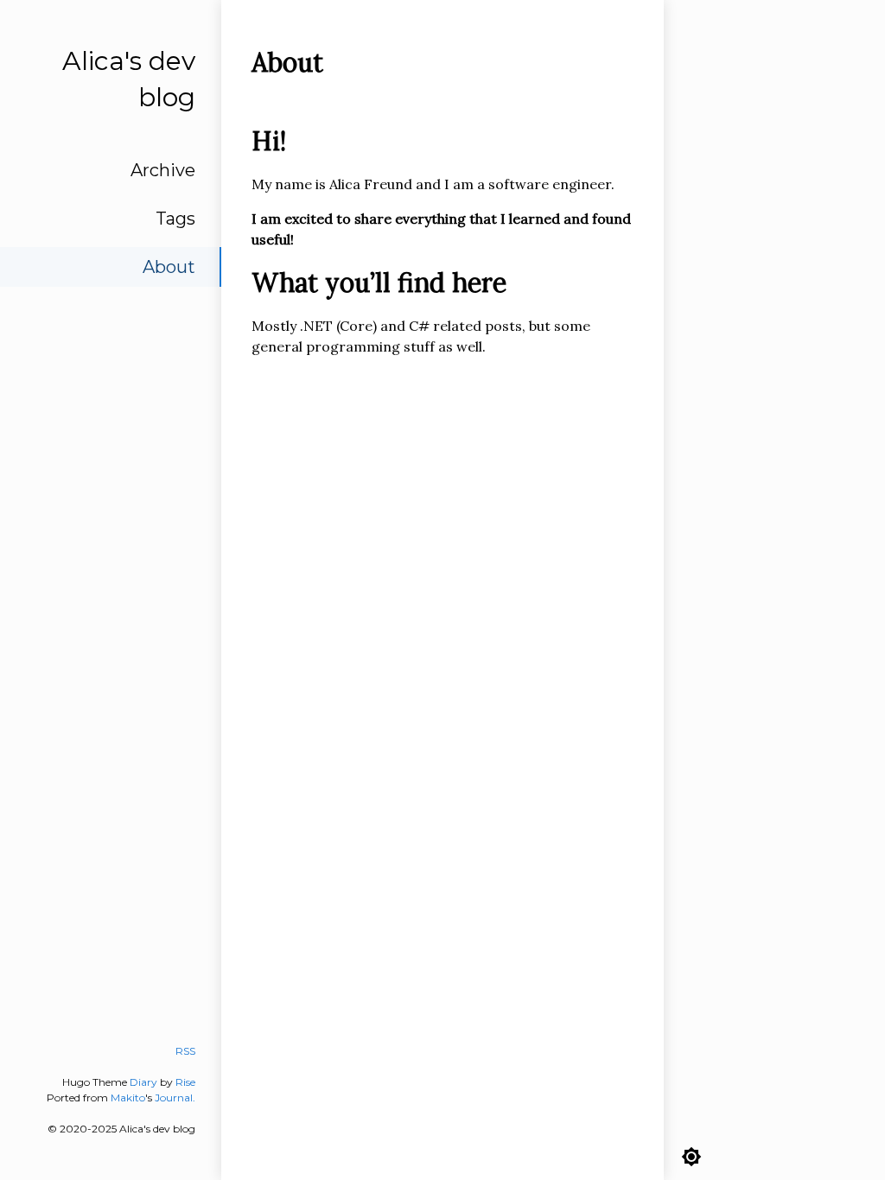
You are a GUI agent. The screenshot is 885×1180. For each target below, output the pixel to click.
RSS (185, 1050)
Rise (185, 1081)
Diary (143, 1081)
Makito (128, 1097)
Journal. (175, 1097)
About (169, 267)
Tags (175, 218)
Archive (163, 170)
